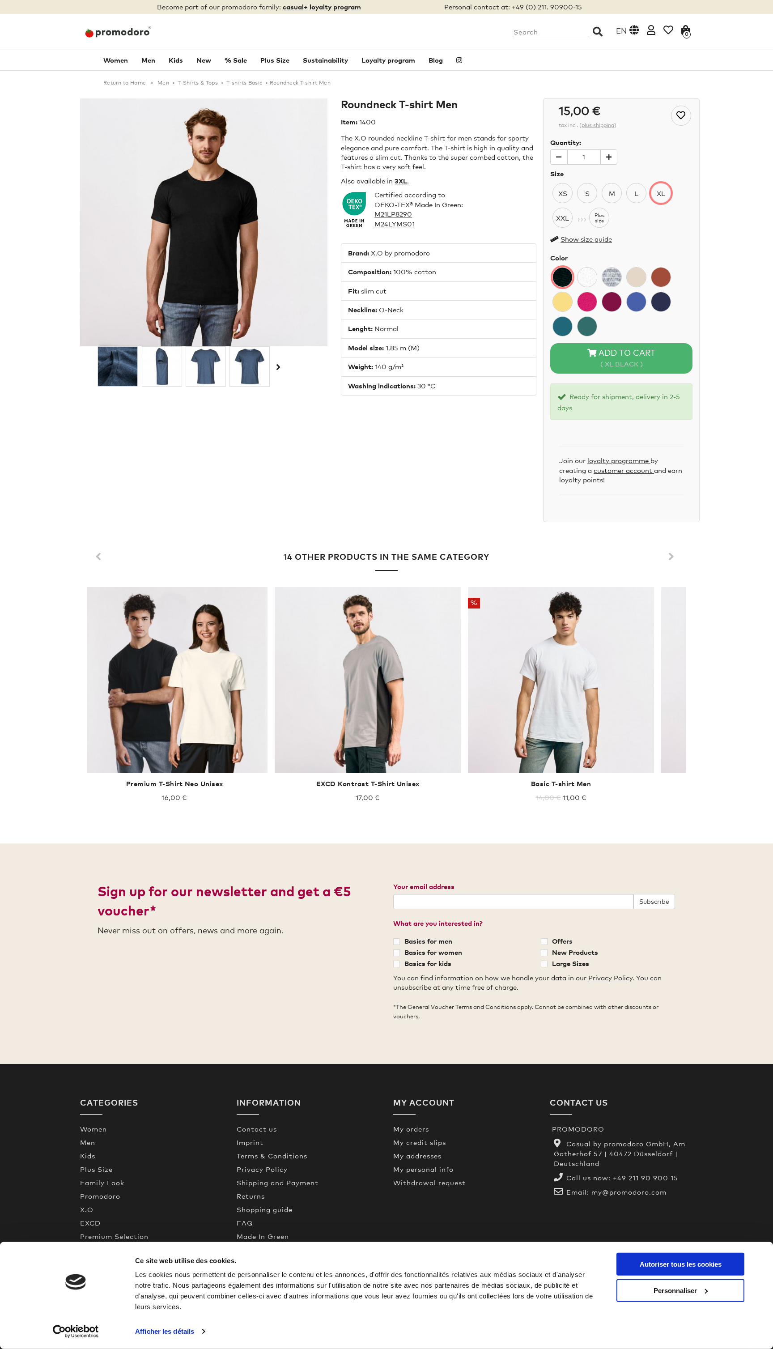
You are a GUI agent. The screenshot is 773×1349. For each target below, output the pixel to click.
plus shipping (598, 125)
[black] (562, 277)
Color (559, 258)
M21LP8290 (393, 214)
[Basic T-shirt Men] (561, 680)
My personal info (423, 1169)
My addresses (417, 1156)
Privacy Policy (610, 978)
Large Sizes (570, 963)
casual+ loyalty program (322, 7)
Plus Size (274, 60)
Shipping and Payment (278, 1183)
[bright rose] (587, 302)
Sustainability (325, 60)
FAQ (245, 1223)
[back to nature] (636, 277)
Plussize (599, 218)
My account (423, 1102)
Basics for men (428, 941)
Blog (436, 60)
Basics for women (433, 952)
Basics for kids (427, 963)
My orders (411, 1129)
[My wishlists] (668, 30)
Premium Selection (114, 1236)
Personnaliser (675, 1290)
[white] (587, 277)
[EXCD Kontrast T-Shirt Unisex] (368, 680)
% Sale (236, 60)
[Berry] (612, 302)
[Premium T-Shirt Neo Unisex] (174, 680)
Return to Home (124, 83)
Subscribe (654, 901)
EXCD (90, 1223)
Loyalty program (388, 60)
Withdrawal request (429, 1183)
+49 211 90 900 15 (645, 1178)
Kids (176, 60)
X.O (86, 1209)
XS (562, 193)
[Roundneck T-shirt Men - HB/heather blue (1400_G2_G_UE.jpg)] (205, 366)
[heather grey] (612, 277)
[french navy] (661, 302)
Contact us (257, 1129)
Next (277, 366)
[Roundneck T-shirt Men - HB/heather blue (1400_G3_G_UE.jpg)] (162, 366)
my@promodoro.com (629, 1192)
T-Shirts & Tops (198, 83)
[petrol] (562, 326)
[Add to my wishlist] (681, 116)
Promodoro (100, 1196)
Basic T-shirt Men (561, 783)
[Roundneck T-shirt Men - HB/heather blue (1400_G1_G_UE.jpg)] (249, 366)
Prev (100, 557)
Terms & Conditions (272, 1156)
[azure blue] (636, 302)
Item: (349, 122)
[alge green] (587, 326)
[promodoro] (151, 32)
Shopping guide (265, 1209)
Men (148, 60)
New (203, 60)
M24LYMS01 (394, 224)
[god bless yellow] (562, 302)
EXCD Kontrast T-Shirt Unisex (368, 783)
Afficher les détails (164, 1331)
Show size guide (586, 239)
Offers (562, 941)
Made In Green (263, 1236)
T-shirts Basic (244, 83)
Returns (251, 1196)
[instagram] (459, 60)
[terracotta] (661, 277)
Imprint (250, 1142)
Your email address (423, 886)
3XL (401, 181)
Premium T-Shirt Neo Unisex (174, 783)
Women (115, 60)
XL (661, 193)
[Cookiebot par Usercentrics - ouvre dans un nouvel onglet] (76, 1331)
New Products (575, 952)
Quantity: (565, 142)
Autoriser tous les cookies (681, 1264)
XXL (562, 218)
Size (557, 174)
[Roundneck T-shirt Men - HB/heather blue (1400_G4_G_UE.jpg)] (117, 366)
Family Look (102, 1183)
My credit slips (419, 1142)
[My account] (651, 30)
